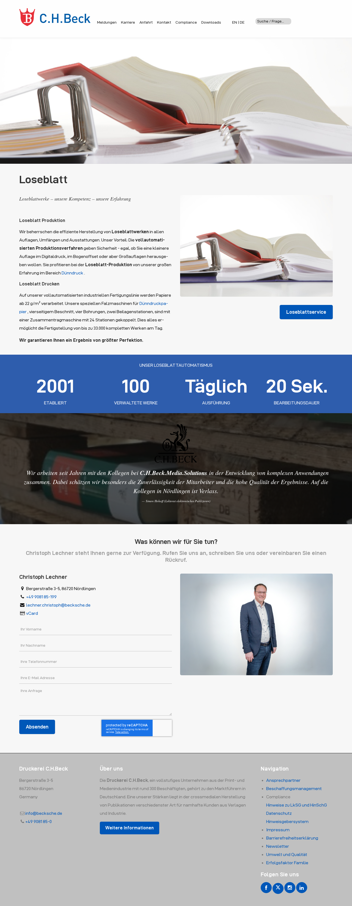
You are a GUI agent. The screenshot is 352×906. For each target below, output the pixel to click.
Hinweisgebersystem (287, 821)
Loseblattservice (306, 312)
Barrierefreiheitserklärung (292, 838)
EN (234, 22)
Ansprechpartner (283, 780)
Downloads (211, 22)
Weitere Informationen (129, 828)
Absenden (37, 726)
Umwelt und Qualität (286, 854)
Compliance (186, 22)
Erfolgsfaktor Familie (287, 862)
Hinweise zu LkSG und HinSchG (296, 805)
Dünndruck (72, 273)
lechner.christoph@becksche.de (58, 605)
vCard (32, 613)
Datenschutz (279, 813)
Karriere (128, 22)
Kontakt (164, 22)
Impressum (278, 829)
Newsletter (277, 846)
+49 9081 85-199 (41, 596)
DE (242, 22)
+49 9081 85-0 (38, 821)
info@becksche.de (43, 813)
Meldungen (107, 22)
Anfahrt (146, 22)
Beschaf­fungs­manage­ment (294, 788)
